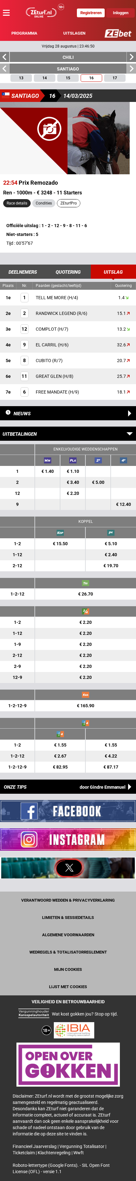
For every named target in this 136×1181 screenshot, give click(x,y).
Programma (24, 33)
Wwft (78, 1152)
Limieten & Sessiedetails (68, 917)
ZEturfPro (68, 203)
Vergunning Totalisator (82, 1146)
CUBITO (44, 360)
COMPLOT (47, 329)
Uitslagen (74, 33)
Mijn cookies (68, 969)
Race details (17, 203)
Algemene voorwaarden (68, 934)
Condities (44, 203)
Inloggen (120, 12)
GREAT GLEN (49, 376)
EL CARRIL (47, 344)
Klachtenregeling (54, 1152)
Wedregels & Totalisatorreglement (68, 952)
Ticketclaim (24, 1152)
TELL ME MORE (51, 297)
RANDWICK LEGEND (56, 313)
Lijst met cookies (68, 986)
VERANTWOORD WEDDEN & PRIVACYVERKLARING (68, 900)
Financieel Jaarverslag (35, 1146)
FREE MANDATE (52, 392)
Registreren (91, 12)
